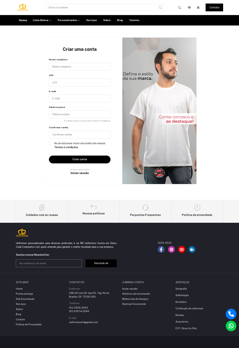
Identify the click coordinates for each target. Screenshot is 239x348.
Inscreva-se (101, 263)
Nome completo (58, 59)
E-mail (52, 91)
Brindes (180, 315)
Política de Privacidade (29, 324)
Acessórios (182, 321)
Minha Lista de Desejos (135, 299)
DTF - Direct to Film (186, 328)
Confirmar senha (58, 127)
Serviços (91, 20)
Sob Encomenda (25, 299)
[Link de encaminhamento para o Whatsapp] (231, 326)
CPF (51, 75)
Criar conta (79, 159)
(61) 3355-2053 (78, 307)
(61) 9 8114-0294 (79, 311)
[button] (198, 7)
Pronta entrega (24, 293)
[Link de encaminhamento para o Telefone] (231, 314)
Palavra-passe (57, 107)
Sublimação (182, 295)
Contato (214, 7)
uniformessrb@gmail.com (83, 322)
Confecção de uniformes (189, 308)
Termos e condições (66, 147)
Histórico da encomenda (136, 293)
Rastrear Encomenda (134, 304)
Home (23, 20)
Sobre (107, 20)
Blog (120, 20)
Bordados (181, 302)
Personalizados (67, 20)
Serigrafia (181, 288)
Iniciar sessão (80, 173)
